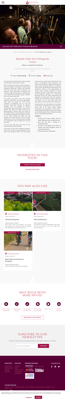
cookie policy (58, 393)
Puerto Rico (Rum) (40, 387)
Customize (29, 397)
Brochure (7, 371)
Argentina (8, 387)
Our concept (8, 366)
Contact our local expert (32, 164)
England (17, 387)
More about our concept (32, 317)
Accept (38, 397)
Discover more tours (32, 169)
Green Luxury (18, 371)
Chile (12, 387)
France (22, 387)
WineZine (7, 369)
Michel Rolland (19, 369)
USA (10, 388)
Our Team (17, 366)
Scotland (48, 387)
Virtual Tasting (9, 368)
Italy (26, 387)
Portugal (31, 387)
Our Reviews (18, 373)
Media (16, 368)
